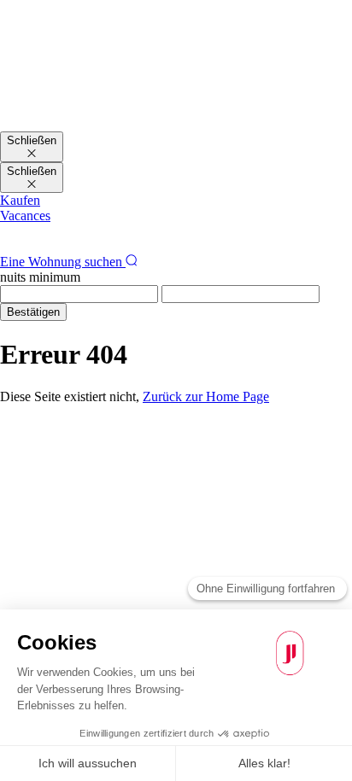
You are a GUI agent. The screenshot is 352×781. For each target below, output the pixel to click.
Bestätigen (33, 312)
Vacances (25, 215)
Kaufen (20, 200)
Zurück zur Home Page (206, 396)
